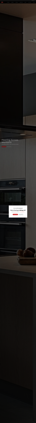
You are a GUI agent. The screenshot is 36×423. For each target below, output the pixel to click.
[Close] (26, 206)
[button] (15, 214)
